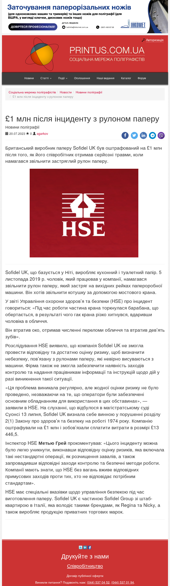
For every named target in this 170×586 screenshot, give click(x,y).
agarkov (42, 133)
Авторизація (155, 39)
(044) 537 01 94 (122, 582)
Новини (29, 78)
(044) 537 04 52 (98, 582)
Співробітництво (85, 565)
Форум (142, 78)
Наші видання (105, 78)
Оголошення (82, 78)
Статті (45, 78)
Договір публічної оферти (85, 575)
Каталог (126, 78)
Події (61, 78)
